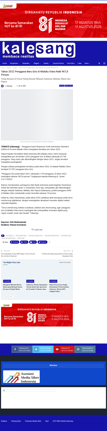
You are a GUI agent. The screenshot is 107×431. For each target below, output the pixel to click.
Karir (47, 421)
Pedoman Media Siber (33, 421)
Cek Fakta (71, 63)
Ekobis (61, 85)
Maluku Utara (68, 85)
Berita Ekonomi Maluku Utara (52, 235)
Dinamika (25, 63)
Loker (80, 63)
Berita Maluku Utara (66, 235)
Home (4, 63)
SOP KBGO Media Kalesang (63, 421)
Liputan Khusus (58, 63)
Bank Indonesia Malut (21, 235)
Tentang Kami (16, 421)
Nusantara (14, 63)
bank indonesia (9, 235)
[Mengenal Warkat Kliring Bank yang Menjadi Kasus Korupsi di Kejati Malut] (13, 275)
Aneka (46, 63)
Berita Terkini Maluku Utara (8, 238)
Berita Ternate (21, 238)
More (87, 63)
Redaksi (4, 421)
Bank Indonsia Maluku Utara (36, 235)
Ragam (36, 63)
